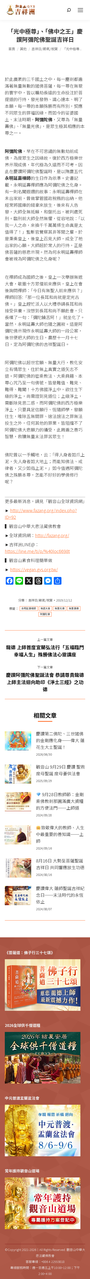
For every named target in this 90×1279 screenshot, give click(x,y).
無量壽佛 (74, 608)
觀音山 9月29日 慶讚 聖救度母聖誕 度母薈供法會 (60, 770)
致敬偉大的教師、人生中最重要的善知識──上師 (60, 834)
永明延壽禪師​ (28, 608)
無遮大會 (45, 608)
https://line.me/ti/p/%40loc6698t (37, 551)
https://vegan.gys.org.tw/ (34, 569)
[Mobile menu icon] (80, 10)
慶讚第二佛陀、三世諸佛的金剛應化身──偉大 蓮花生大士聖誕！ (60, 740)
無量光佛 (60, 608)
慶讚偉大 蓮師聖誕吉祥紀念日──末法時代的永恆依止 (60, 895)
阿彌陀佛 (45, 614)
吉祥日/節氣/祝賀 (40, 600)
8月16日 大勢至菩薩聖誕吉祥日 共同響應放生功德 (60, 863)
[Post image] (18, 741)
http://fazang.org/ (52, 535)
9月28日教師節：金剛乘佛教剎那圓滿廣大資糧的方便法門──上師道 (60, 801)
